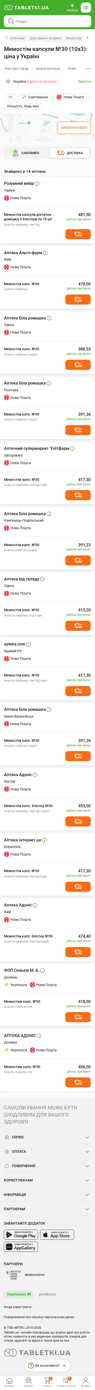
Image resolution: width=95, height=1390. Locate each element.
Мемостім (74, 38)
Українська (16, 1294)
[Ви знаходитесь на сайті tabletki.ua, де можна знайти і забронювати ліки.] (26, 8)
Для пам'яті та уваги (45, 38)
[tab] (48, 68)
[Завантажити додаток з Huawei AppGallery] (21, 1247)
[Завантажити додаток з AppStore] (57, 1235)
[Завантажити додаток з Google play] (21, 1235)
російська (47, 1294)
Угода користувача (17, 1307)
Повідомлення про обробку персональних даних (39, 1317)
